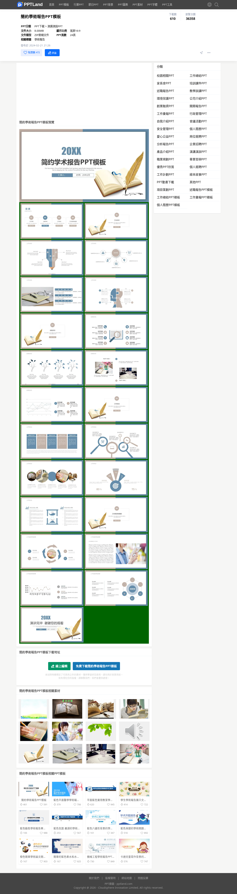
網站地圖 (126, 878)
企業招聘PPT (198, 144)
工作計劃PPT (165, 174)
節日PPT (94, 4)
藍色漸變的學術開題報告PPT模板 (140, 828)
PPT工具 (167, 4)
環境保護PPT (165, 98)
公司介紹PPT (198, 98)
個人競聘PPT (198, 167)
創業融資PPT (165, 106)
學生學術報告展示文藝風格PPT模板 (141, 800)
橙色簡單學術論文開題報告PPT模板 (40, 856)
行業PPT (79, 4)
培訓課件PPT (198, 83)
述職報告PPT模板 (201, 190)
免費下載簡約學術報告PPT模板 (96, 666)
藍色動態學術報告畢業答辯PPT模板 (40, 828)
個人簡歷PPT (198, 129)
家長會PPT (164, 83)
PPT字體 (152, 4)
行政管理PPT (198, 114)
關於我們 (94, 878)
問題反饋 (143, 878)
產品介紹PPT (165, 152)
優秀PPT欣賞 (165, 167)
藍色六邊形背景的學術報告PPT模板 (107, 828)
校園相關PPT (165, 76)
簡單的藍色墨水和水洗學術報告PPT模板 (76, 856)
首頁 (51, 4)
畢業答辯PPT (198, 159)
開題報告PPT (198, 106)
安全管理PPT (165, 129)
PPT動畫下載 (165, 182)
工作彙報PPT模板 (201, 197)
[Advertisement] (84, 91)
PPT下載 (39, 26)
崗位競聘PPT (198, 136)
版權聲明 (110, 878)
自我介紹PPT (165, 121)
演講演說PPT (55, 26)
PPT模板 (64, 4)
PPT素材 (138, 4)
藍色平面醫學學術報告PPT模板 (71, 800)
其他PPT (195, 182)
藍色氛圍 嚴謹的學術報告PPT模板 (73, 828)
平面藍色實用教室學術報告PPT (105, 800)
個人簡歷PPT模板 (168, 205)
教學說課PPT (198, 91)
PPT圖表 (123, 4)
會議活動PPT (198, 121)
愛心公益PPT (165, 136)
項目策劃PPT (165, 190)
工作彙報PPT (165, 114)
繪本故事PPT (198, 174)
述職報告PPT (165, 91)
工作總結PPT (198, 76)
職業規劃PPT (165, 159)
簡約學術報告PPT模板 (33, 800)
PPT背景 (108, 4)
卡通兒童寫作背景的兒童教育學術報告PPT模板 (147, 856)
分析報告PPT (165, 144)
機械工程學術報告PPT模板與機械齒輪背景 (111, 856)
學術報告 (39, 39)
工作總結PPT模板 (168, 197)
